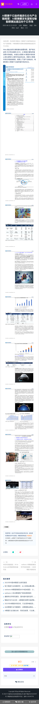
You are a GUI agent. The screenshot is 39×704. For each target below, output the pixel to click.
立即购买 (20, 669)
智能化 (25, 25)
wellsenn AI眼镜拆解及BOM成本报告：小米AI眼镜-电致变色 (28, 567)
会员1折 (32, 702)
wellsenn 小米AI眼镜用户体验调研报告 (18, 593)
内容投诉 (29, 535)
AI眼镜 (6, 527)
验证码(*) (7, 636)
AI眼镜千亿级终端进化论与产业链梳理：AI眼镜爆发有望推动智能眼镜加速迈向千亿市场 (19, 541)
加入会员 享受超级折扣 (20, 651)
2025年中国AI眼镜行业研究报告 (16, 582)
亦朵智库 (12, 41)
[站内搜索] (18, 4)
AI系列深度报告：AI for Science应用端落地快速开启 (10, 567)
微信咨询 (20, 682)
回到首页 (6, 702)
